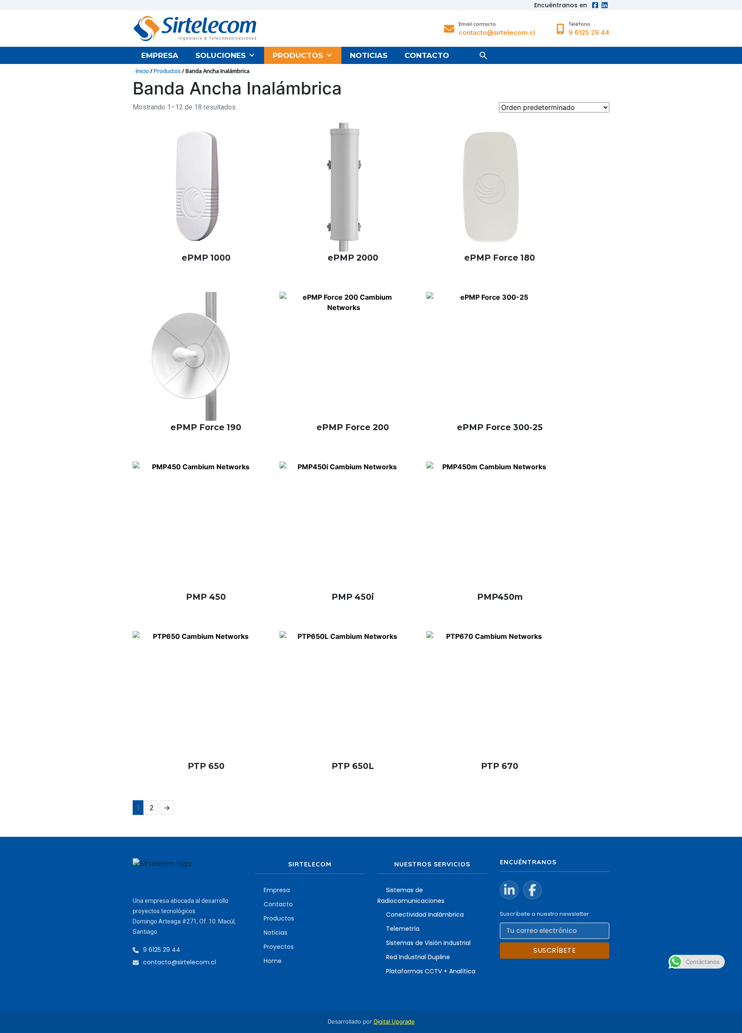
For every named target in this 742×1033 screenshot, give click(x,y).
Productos (298, 55)
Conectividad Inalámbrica (425, 914)
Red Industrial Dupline (418, 957)
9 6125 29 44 (589, 32)
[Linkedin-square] (605, 5)
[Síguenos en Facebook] (532, 890)
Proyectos (279, 946)
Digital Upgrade (394, 1021)
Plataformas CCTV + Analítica (430, 971)
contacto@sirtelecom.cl (497, 32)
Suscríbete (554, 950)
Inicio (142, 71)
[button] (483, 55)
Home (273, 961)
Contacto (426, 55)
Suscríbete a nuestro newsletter (544, 914)
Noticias (368, 55)
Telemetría (403, 928)
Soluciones (220, 55)
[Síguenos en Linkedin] (509, 890)
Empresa (159, 55)
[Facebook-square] (595, 5)
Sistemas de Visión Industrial (428, 943)
